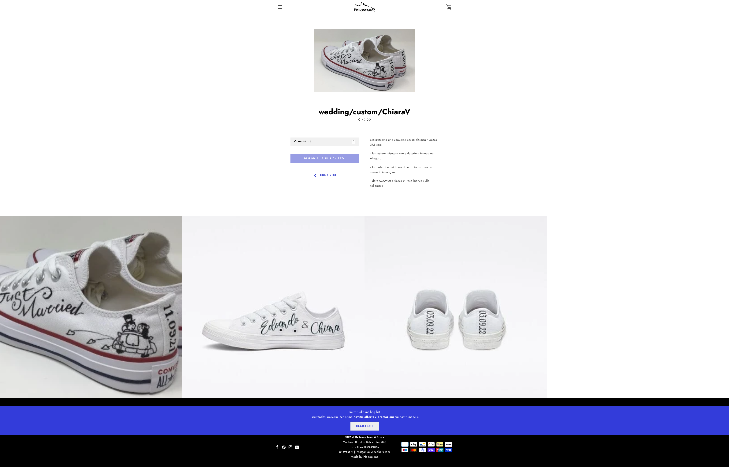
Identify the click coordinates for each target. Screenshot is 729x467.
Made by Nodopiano (364, 456)
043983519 (346, 452)
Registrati (364, 426)
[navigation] (280, 7)
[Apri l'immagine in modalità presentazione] (364, 60)
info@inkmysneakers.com (373, 452)
